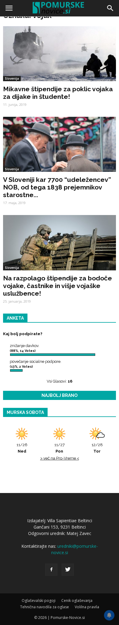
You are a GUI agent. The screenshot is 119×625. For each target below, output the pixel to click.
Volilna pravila (87, 606)
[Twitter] (68, 570)
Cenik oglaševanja (76, 600)
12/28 (97, 448)
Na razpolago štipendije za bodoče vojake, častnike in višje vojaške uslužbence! (57, 285)
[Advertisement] (59, 80)
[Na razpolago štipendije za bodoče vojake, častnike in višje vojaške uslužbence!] (59, 242)
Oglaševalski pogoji (39, 600)
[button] (110, 8)
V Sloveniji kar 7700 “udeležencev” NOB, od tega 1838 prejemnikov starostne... (57, 187)
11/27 (59, 448)
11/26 (21, 448)
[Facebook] (51, 570)
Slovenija (12, 169)
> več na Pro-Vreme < (59, 458)
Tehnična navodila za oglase (44, 606)
